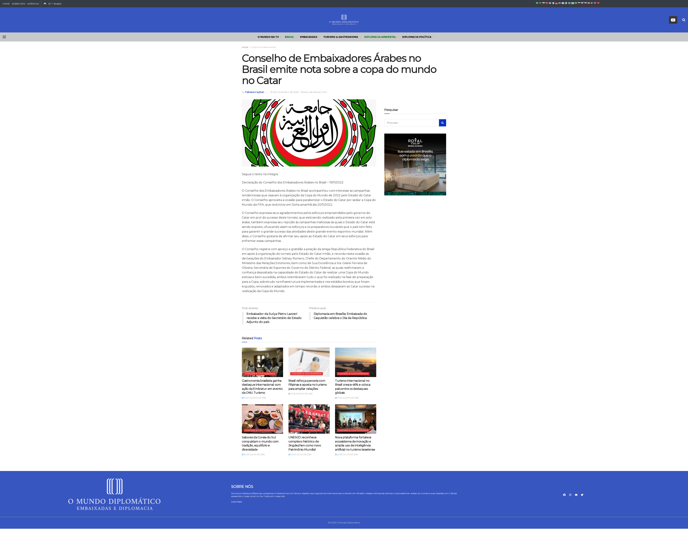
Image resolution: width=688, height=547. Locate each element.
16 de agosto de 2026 (254, 398)
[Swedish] (592, 3)
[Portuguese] (575, 3)
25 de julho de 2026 (300, 454)
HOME (6, 3)
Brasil (289, 37)
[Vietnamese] (598, 3)
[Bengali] (540, 3)
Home (245, 47)
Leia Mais (236, 501)
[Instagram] (570, 494)
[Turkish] (595, 3)
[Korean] (572, 3)
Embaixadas (308, 37)
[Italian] (566, 3)
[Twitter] (582, 494)
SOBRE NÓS (18, 3)
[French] (553, 3)
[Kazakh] (569, 3)
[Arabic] (537, 3)
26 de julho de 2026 (254, 454)
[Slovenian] (585, 3)
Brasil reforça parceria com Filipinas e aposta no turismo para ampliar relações (307, 384)
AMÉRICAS (33, 3)
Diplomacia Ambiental (380, 37)
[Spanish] (588, 3)
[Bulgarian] (543, 3)
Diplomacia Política (416, 37)
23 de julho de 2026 (347, 454)
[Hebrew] (563, 3)
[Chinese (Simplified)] (546, 3)
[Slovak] (582, 3)
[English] (550, 3)
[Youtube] (576, 494)
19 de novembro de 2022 (284, 92)
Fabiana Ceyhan (254, 92)
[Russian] (579, 3)
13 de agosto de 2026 (301, 393)
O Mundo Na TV (268, 37)
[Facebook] (564, 494)
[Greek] (559, 3)
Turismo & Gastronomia (340, 37)
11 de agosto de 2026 (348, 398)
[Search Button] (442, 122)
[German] (556, 3)
